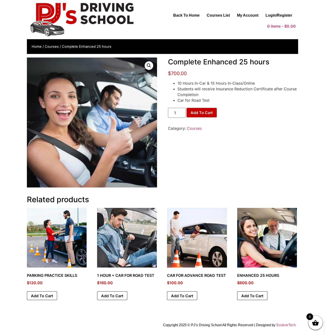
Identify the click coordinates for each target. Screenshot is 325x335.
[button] (149, 65)
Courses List (218, 15)
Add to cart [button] (42, 295)
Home (37, 46)
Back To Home (186, 15)
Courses (52, 46)
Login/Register (279, 15)
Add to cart (202, 112)
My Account (247, 15)
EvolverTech (286, 325)
